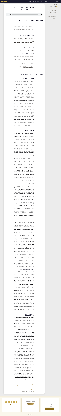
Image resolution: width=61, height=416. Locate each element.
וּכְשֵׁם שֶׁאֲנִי (58, 1)
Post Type (30, 383)
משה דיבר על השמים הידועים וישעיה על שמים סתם (51, 11)
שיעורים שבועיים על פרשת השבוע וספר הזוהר (28, 385)
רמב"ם (46, 1)
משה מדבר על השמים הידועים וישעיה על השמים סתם (52, 18)
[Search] (8, 1)
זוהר (21, 385)
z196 (31, 389)
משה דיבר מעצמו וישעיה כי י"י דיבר (52, 7)
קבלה (38, 1)
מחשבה (42, 1)
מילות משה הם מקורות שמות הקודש (52, 16)
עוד (23, 1)
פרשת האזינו (19, 388)
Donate (30, 403)
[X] (14, 402)
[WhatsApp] (6, 402)
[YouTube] (11, 402)
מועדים (30, 1)
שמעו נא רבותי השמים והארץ (53, 12)
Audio (33, 383)
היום (53, 1)
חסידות (34, 1)
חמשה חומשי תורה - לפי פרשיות (30, 388)
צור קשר (11, 404)
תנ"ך (50, 1)
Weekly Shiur (32, 384)
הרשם (49, 408)
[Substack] (9, 402)
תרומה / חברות (4, 1)
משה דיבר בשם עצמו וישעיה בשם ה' (52, 15)
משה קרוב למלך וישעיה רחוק (53, 6)
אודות (26, 1)
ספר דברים (23, 388)
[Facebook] (16, 402)
